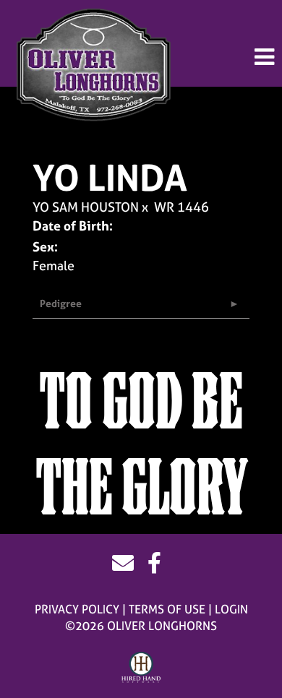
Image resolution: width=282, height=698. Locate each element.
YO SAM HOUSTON (86, 207)
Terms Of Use (167, 609)
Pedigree (61, 303)
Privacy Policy (77, 609)
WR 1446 (181, 207)
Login (231, 609)
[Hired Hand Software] (141, 668)
